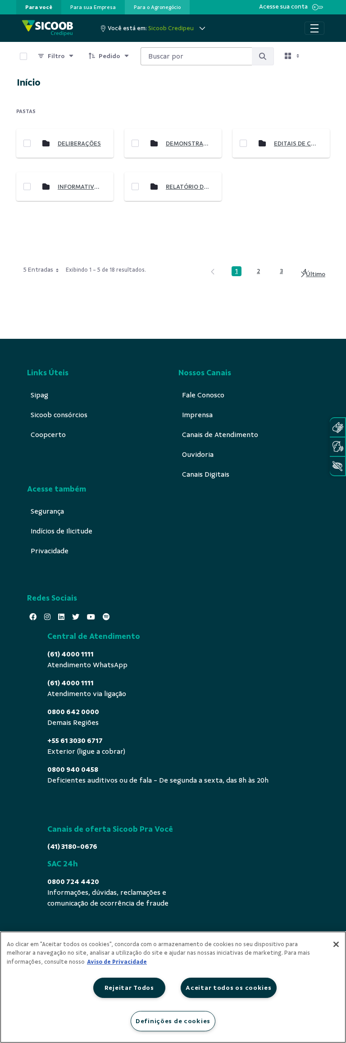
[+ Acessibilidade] (337, 466)
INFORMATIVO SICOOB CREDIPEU (80, 186)
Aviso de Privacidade (117, 962)
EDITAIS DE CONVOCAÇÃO (296, 143)
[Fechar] (336, 944)
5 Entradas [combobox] (38, 269)
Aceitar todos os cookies (228, 987)
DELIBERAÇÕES (79, 143)
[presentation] (38, 7)
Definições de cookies (173, 1021)
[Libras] (337, 427)
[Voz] (337, 446)
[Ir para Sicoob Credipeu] (47, 28)
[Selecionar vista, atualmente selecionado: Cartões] (293, 56)
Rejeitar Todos (129, 987)
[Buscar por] (262, 56)
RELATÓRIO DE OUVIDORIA (188, 186)
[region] (173, 987)
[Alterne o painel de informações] (319, 56)
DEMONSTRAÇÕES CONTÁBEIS (188, 143)
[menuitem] (38, 7)
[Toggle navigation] (314, 28)
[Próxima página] (312, 274)
